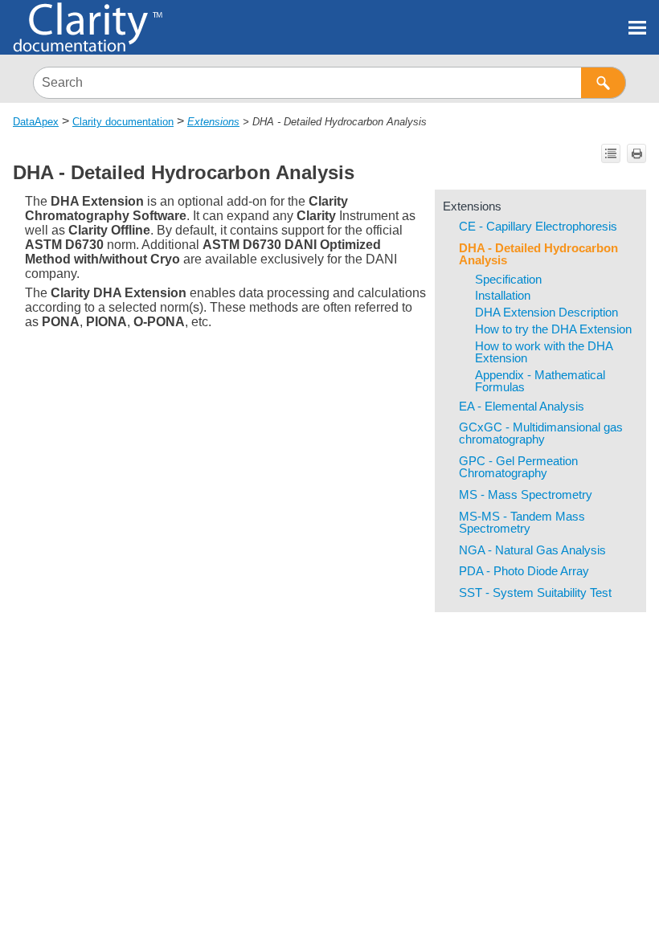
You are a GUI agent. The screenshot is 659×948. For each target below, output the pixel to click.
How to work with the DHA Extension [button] (543, 352)
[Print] (636, 153)
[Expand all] (610, 153)
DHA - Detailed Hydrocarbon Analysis (538, 254)
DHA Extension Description (546, 312)
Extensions (213, 122)
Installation (502, 295)
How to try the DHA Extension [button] (553, 329)
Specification (508, 279)
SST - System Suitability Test (535, 592)
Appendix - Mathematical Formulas (540, 381)
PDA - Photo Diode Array (524, 571)
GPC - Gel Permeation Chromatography (518, 467)
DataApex (36, 122)
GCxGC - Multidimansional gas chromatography (541, 433)
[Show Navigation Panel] (637, 27)
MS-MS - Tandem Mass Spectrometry (522, 522)
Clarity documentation (123, 122)
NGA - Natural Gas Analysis (532, 550)
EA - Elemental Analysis (521, 406)
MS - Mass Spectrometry (525, 494)
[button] (603, 83)
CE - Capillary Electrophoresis (538, 226)
